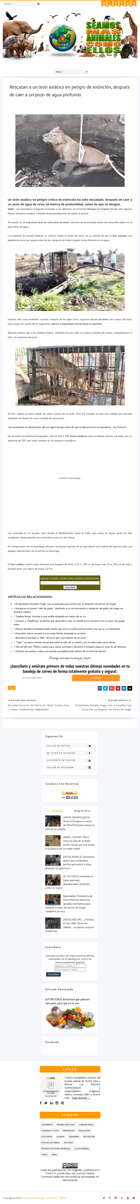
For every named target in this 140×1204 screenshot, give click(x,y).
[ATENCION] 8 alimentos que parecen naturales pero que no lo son (67, 1001)
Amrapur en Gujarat (98, 209)
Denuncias (68, 1130)
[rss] (121, 4)
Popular (58, 810)
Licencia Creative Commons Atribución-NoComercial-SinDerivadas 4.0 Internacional (70, 1177)
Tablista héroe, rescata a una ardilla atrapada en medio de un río (51, 616)
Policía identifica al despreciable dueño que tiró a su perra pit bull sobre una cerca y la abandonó (68, 629)
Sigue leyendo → (81, 1097)
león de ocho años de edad (53, 222)
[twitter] (104, 4)
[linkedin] (51, 1103)
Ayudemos (47, 1124)
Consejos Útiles (50, 1130)
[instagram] (115, 4)
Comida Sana (86, 1124)
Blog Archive (82, 810)
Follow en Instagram (60, 767)
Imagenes (74, 1136)
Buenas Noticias (66, 1124)
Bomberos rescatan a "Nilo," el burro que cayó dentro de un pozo (51, 637)
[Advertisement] (70, 520)
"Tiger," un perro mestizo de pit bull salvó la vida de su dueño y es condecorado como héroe (65, 642)
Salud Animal (81, 1148)
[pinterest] (133, 4)
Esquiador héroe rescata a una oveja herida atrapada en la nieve (51, 633)
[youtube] (127, 4)
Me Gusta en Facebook (61, 753)
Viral (54, 1154)
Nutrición (89, 1136)
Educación (84, 1130)
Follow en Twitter (58, 746)
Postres (68, 1142)
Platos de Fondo (50, 1142)
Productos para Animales (55, 1148)
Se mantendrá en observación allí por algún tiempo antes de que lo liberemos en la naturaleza (60, 427)
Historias (46, 1136)
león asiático (18, 564)
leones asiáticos (78, 436)
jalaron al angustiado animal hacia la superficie (76, 323)
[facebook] (110, 4)
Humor (61, 1136)
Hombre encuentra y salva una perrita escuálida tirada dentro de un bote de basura (61, 651)
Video (44, 1154)
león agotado (120, 235)
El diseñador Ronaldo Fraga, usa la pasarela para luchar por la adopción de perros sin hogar (66, 604)
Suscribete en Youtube (61, 760)
